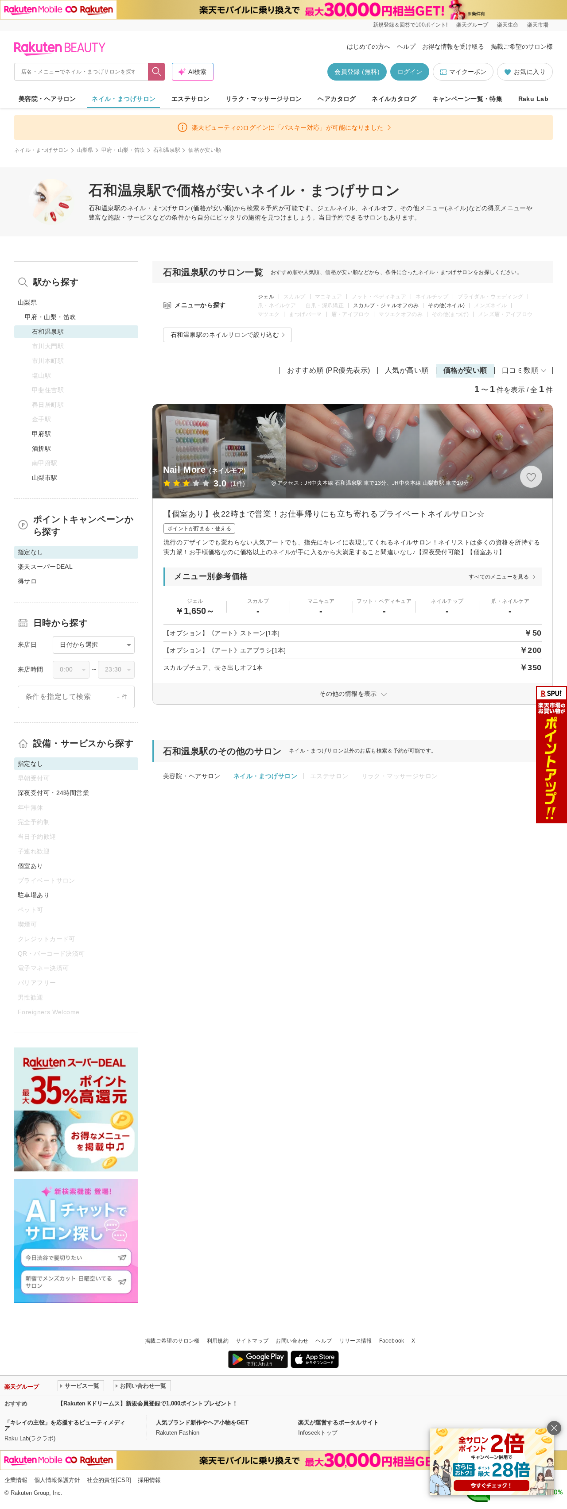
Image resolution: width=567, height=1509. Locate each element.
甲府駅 (41, 433)
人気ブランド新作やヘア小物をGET (202, 1422)
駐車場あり (34, 895)
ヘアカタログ (337, 98)
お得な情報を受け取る (453, 46)
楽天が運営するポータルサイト (338, 1422)
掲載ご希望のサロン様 (522, 46)
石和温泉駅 (167, 150)
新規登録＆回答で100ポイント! (410, 25)
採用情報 (149, 1480)
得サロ (27, 581)
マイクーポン (467, 71)
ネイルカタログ (394, 98)
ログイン (409, 71)
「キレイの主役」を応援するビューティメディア (64, 1425)
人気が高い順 (407, 370)
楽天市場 (537, 25)
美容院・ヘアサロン (47, 98)
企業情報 (15, 1480)
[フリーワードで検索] (156, 72)
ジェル (266, 296)
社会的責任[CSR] (109, 1480)
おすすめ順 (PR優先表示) (328, 370)
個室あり (30, 865)
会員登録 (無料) (357, 71)
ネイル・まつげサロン (123, 98)
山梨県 (85, 150)
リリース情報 (355, 1341)
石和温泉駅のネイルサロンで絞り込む (225, 334)
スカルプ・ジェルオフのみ (386, 305)
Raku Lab (533, 98)
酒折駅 (41, 448)
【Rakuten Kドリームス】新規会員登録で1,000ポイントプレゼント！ (148, 1403)
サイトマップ (252, 1341)
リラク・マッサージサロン (263, 98)
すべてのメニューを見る (499, 576)
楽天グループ (472, 25)
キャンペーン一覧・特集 (467, 98)
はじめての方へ (368, 46)
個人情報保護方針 (57, 1480)
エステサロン (190, 98)
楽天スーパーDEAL (45, 566)
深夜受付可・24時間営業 (53, 792)
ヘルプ (406, 46)
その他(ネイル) (446, 305)
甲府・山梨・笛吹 (123, 150)
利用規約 (218, 1341)
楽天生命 (507, 25)
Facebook (391, 1341)
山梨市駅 (45, 477)
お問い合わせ (292, 1341)
